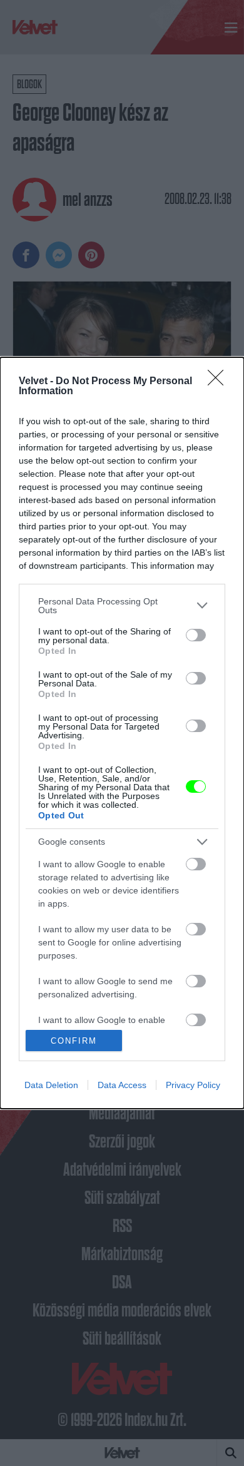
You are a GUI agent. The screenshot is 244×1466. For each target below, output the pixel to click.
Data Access (122, 1085)
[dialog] (122, 733)
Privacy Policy (193, 1085)
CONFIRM (74, 1041)
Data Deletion (51, 1085)
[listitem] (122, 605)
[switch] (196, 635)
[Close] (219, 382)
